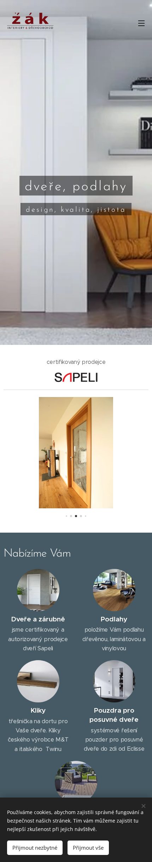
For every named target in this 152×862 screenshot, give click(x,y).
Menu (141, 23)
